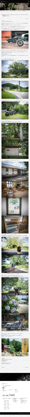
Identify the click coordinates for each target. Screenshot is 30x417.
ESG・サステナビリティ (11, 389)
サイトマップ (16, 392)
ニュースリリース (10, 390)
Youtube (8, 402)
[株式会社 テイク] (4, 1)
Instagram (5, 402)
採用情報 (16, 389)
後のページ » (26, 367)
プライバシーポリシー (17, 391)
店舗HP (5, 401)
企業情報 (3, 389)
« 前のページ (3, 367)
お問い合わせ (16, 390)
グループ (3, 391)
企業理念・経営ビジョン (5, 390)
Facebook (8, 401)
